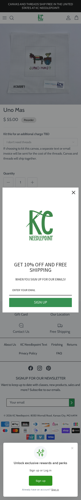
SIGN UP (40, 302)
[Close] (74, 193)
